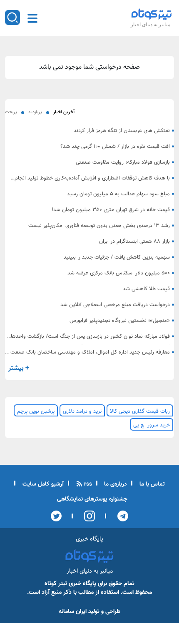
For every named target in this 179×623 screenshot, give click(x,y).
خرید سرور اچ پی (151, 425)
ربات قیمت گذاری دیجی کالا (140, 411)
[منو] (32, 18)
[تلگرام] (120, 516)
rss (87, 484)
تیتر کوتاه (56, 583)
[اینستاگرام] (87, 516)
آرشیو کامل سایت (42, 484)
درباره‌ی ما (114, 484)
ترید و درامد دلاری (82, 411)
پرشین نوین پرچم (36, 411)
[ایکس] (56, 516)
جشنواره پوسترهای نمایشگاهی (92, 499)
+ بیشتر (18, 368)
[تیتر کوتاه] (151, 14)
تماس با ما (151, 484)
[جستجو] (12, 17)
